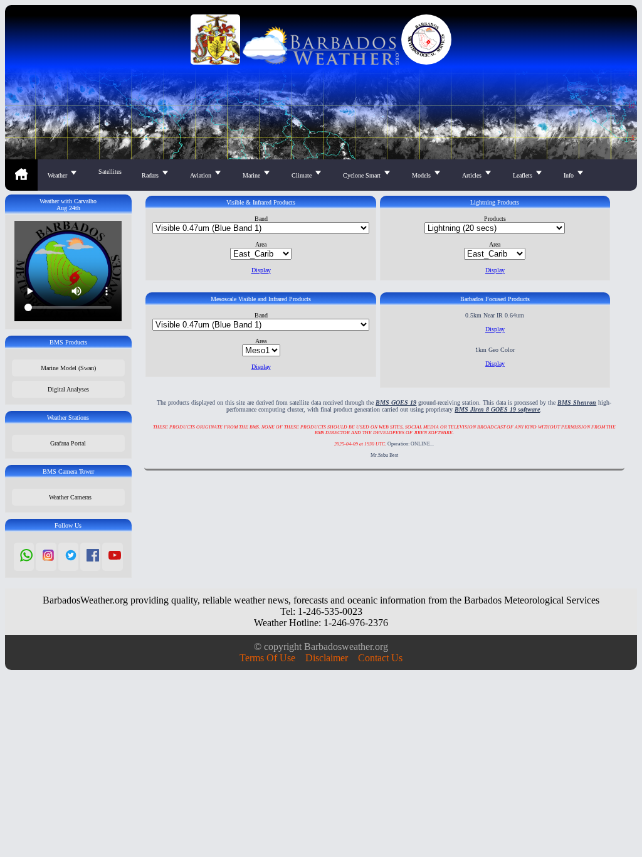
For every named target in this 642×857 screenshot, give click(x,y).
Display (261, 270)
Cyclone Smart (362, 175)
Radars (151, 175)
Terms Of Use (267, 657)
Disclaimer (326, 657)
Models (422, 175)
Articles (472, 175)
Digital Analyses (68, 389)
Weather (58, 175)
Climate (302, 175)
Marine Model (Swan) (68, 368)
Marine (252, 175)
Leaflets (523, 175)
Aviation (201, 175)
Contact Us (380, 657)
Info (570, 175)
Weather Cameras (68, 497)
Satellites (110, 171)
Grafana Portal (68, 443)
